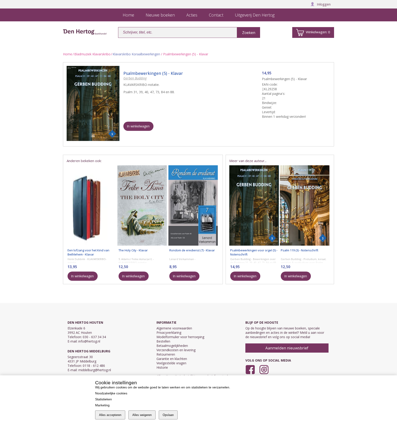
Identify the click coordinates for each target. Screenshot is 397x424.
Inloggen (324, 4)
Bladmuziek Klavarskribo (92, 54)
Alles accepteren (110, 415)
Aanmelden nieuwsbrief (286, 348)
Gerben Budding (135, 78)
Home (67, 54)
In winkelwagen (138, 126)
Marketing (102, 405)
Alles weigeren (142, 415)
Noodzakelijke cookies (111, 393)
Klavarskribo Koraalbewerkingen (136, 54)
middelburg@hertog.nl (94, 370)
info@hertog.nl (89, 341)
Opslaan (168, 415)
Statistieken (103, 399)
